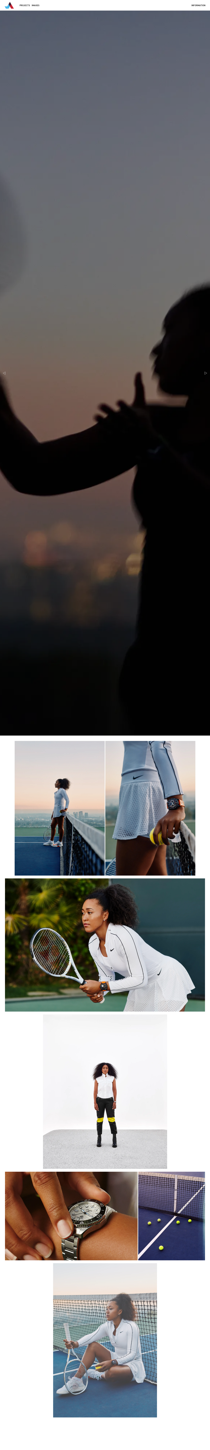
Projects (25, 5)
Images (35, 5)
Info (198, 5)
